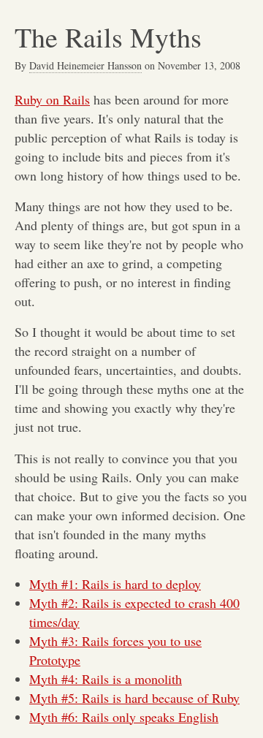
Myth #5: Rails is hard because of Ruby (134, 698)
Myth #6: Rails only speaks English (123, 717)
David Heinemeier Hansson (85, 65)
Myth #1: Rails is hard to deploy (115, 584)
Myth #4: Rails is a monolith (105, 679)
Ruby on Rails (52, 99)
